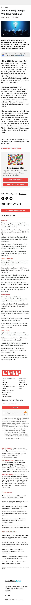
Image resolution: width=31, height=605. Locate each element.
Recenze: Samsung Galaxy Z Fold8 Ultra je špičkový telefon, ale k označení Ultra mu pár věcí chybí (15, 270)
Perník (8, 469)
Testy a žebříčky (7, 259)
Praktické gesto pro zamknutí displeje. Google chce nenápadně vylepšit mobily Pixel (14, 507)
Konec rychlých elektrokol (9, 476)
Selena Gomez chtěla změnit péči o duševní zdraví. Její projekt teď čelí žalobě (14, 562)
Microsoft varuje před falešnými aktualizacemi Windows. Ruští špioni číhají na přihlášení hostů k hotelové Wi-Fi (14, 299)
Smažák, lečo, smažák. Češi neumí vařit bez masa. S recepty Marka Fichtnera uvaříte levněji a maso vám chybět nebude (15, 544)
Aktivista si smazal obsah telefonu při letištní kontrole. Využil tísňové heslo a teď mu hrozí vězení (15, 313)
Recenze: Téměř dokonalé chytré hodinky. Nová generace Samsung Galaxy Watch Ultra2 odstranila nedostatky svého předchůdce (15, 277)
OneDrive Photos (18, 478)
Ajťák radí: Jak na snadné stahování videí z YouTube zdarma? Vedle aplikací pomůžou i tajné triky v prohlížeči (14, 357)
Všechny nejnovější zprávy (15, 210)
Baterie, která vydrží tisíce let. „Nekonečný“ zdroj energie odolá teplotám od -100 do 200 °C (15, 232)
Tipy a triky (5, 331)
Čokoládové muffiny (19, 462)
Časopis (7, 7)
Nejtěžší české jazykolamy (14, 451)
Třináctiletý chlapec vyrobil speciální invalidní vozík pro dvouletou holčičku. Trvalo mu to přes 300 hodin (15, 513)
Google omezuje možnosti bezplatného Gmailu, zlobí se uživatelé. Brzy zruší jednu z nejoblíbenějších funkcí (15, 225)
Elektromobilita (22, 483)
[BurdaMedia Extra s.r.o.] (11, 373)
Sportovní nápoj (6, 466)
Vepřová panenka (19, 460)
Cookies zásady (7, 396)
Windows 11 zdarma (21, 480)
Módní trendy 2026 (17, 455)
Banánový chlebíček (7, 464)
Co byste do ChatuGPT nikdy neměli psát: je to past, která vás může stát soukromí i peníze (14, 306)
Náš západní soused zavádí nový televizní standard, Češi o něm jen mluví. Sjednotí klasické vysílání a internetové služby (14, 246)
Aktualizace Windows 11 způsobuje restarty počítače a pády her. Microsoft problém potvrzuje (15, 526)
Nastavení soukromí (8, 390)
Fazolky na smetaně (7, 462)
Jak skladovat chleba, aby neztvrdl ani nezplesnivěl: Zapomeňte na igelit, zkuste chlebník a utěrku (13, 551)
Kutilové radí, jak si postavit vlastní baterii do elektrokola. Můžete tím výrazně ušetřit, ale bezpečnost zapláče (14, 520)
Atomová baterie (17, 482)
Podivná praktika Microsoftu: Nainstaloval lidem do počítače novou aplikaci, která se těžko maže (14, 239)
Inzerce (21, 386)
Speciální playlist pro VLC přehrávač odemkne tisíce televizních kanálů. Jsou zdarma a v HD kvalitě (13, 350)
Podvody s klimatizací (20, 485)
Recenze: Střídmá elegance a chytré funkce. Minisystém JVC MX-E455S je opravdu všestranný (14, 289)
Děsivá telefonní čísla (19, 448)
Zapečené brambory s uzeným (20, 471)
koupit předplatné (15, 180)
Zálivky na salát (16, 466)
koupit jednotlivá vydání (15, 184)
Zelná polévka (11, 467)
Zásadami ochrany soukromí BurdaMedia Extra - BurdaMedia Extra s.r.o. (15, 423)
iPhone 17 (5, 485)
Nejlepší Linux (6, 487)
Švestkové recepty (21, 469)
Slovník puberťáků (7, 450)
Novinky (4, 221)
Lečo (13, 469)
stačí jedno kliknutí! (19, 55)
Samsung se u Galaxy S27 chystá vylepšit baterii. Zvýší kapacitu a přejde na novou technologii (13, 253)
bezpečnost (5, 295)
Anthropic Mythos (7, 482)
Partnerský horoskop (19, 450)
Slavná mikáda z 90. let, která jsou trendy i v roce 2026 (15, 568)
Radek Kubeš (5, 17)
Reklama (4, 384)
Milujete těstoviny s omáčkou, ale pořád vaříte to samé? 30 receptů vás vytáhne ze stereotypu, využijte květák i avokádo (15, 537)
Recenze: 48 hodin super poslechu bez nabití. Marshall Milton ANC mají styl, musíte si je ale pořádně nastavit (15, 263)
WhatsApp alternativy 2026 (9, 457)
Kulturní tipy (10, 453)
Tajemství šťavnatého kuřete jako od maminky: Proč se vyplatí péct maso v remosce (14, 557)
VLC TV (11, 485)
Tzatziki (18, 467)
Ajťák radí (17, 453)
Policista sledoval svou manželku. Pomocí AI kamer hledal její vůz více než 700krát (14, 496)
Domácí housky (6, 471)
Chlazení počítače (19, 474)
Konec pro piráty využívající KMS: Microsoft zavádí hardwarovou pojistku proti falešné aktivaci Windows (14, 325)
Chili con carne (18, 464)
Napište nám (22, 194)
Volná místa (5, 382)
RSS (20, 388)
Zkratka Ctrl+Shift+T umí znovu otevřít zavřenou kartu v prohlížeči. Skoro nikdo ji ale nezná (15, 502)
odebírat (15, 407)
